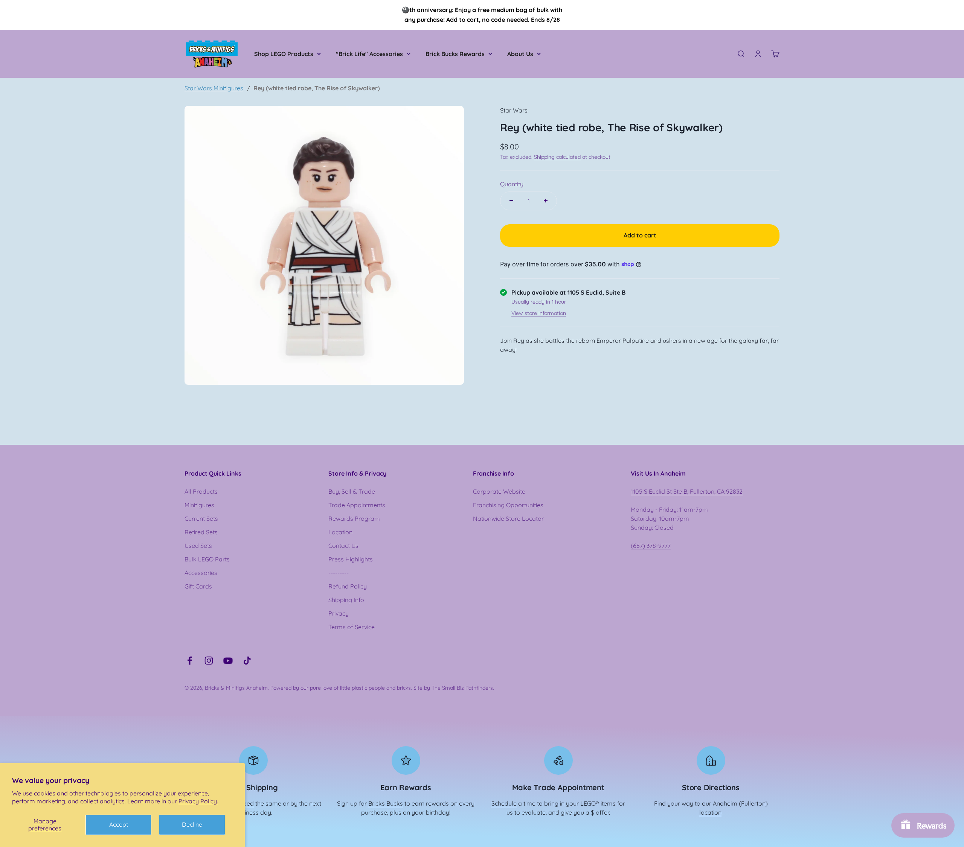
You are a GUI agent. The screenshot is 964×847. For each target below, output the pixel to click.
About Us (520, 54)
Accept (118, 824)
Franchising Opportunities (508, 505)
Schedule (504, 803)
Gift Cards (198, 586)
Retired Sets (201, 532)
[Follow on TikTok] (247, 660)
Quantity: (512, 183)
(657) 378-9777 (651, 545)
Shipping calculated (557, 156)
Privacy (338, 613)
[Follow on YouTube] (228, 660)
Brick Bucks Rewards (455, 54)
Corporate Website (499, 491)
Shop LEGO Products (283, 54)
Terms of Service (351, 627)
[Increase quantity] (546, 201)
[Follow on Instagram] (209, 660)
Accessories (201, 572)
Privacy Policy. (198, 801)
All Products (201, 491)
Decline (192, 824)
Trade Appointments (356, 505)
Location (340, 532)
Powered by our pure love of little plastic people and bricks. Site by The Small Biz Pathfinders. (382, 687)
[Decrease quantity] (511, 201)
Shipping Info (346, 600)
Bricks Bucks (385, 803)
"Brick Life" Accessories (369, 54)
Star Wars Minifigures (214, 88)
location (710, 812)
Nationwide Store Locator (508, 518)
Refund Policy (347, 586)
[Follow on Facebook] (190, 660)
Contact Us (343, 545)
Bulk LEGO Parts (207, 559)
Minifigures (199, 505)
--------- (338, 572)
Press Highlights (350, 559)
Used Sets (198, 545)
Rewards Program (354, 518)
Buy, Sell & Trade (351, 491)
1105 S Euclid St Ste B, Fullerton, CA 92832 (687, 491)
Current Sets (201, 518)
